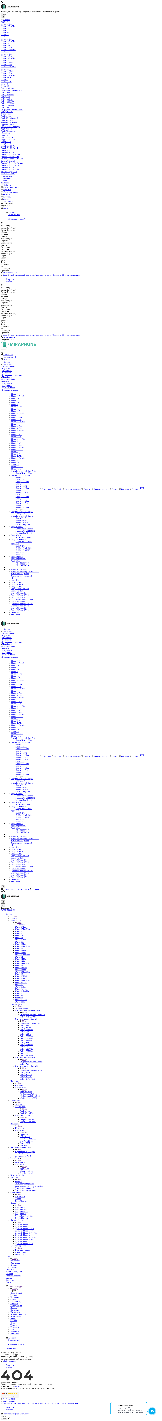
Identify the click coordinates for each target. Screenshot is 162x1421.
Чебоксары (14, 1331)
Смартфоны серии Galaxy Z (31, 1070)
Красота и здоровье (23, 1250)
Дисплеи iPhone (21, 1224)
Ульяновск (14, 1327)
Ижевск (13, 1308)
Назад (15, 916)
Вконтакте (10, 279)
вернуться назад (7, 1386)
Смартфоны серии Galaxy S (31, 1023)
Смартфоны (20, 1197)
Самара (13, 1299)
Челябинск (14, 1297)
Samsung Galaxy (21, 1008)
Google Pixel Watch (27, 1120)
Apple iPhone (20, 925)
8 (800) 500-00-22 (8, 201)
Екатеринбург (16, 1306)
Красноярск (15, 1312)
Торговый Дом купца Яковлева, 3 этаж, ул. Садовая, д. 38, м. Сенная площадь (41, 275)
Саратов (13, 1321)
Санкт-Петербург (17, 1293)
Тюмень (13, 1325)
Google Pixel (20, 1207)
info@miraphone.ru (10, 273)
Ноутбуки (19, 1085)
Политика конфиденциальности (17, 1414)
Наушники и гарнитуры (25, 1152)
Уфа (12, 1329)
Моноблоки (20, 1162)
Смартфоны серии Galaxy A (31, 1062)
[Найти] (3, 16)
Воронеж (14, 1304)
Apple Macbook (26, 1092)
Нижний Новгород (18, 1314)
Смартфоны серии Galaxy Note (32, 1015)
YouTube (9, 281)
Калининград (15, 1301)
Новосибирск (15, 1316)
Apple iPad (24, 1135)
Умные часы (20, 1105)
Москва (13, 1295)
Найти (4, 1419)
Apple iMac (24, 1169)
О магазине (15, 1261)
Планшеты (19, 1128)
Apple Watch (25, 1111)
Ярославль (14, 1334)
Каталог (13, 918)
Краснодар (14, 1310)
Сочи (12, 1323)
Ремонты (18, 1182)
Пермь (13, 1319)
